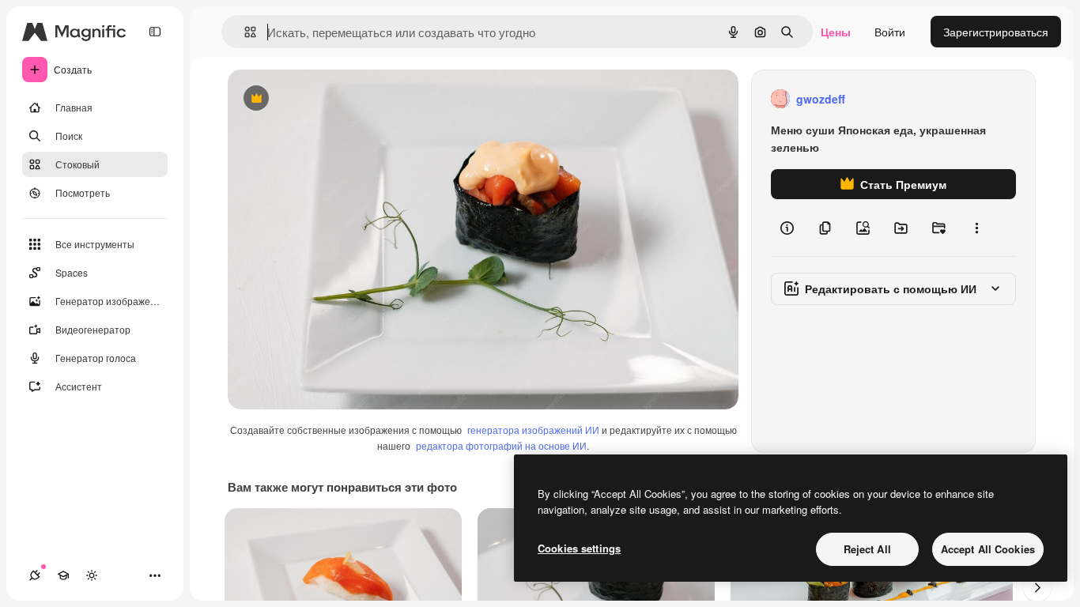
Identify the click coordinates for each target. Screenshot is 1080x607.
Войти (889, 32)
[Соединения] (34, 575)
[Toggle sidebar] (155, 31)
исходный (334, 99)
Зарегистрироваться (995, 32)
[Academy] (63, 575)
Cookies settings (579, 548)
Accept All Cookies (988, 548)
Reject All (867, 548)
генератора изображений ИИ (533, 429)
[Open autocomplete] (244, 32)
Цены (836, 32)
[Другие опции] (976, 227)
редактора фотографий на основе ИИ (501, 445)
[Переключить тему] (91, 575)
